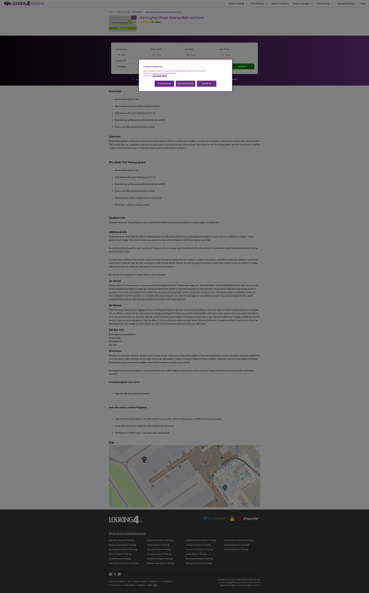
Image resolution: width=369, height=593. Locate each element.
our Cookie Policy (160, 76)
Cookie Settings (164, 83)
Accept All (206, 83)
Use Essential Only (185, 83)
